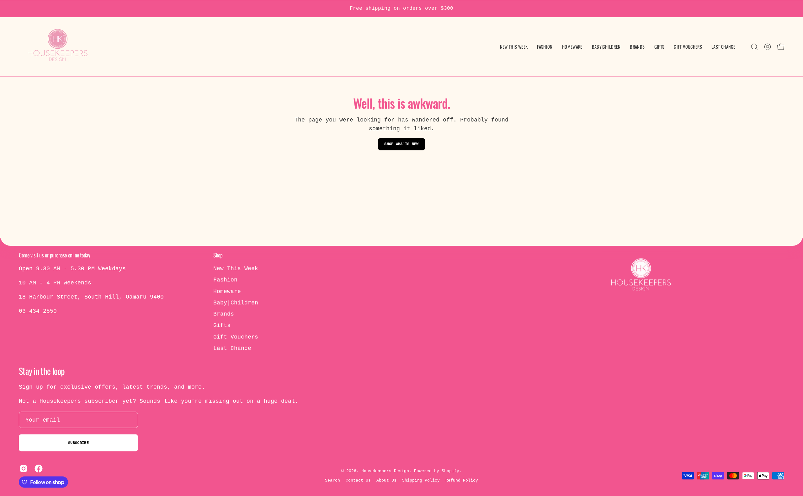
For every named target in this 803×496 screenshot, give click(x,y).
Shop (217, 254)
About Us (386, 480)
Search (332, 480)
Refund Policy (461, 480)
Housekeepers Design (385, 470)
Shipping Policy (421, 480)
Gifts (222, 325)
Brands (223, 314)
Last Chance (232, 348)
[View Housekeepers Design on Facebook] (37, 468)
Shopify (450, 470)
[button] (606, 46)
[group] (401, 8)
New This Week (235, 269)
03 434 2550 (38, 311)
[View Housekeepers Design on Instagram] (22, 468)
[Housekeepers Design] (58, 47)
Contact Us (358, 480)
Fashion (225, 280)
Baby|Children (235, 302)
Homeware (227, 291)
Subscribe (78, 443)
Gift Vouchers (235, 337)
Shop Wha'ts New (401, 144)
